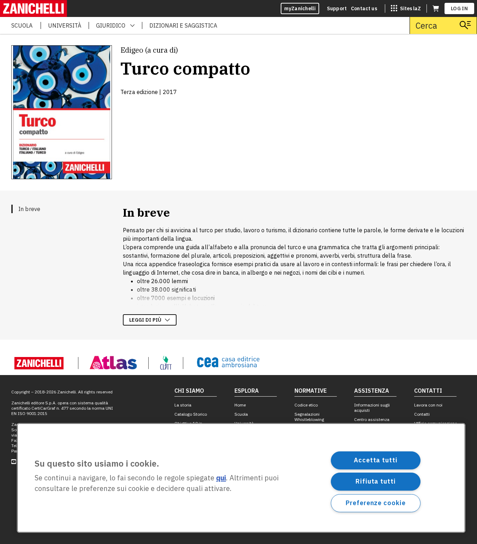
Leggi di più (145, 320)
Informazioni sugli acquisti (372, 407)
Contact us (364, 8)
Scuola (241, 414)
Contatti (422, 414)
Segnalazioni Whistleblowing (309, 416)
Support (337, 8)
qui (221, 478)
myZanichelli (300, 8)
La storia (182, 405)
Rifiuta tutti (376, 481)
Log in (459, 8)
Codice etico (306, 405)
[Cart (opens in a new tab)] (436, 8)
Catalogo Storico (190, 414)
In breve (29, 208)
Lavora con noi (428, 405)
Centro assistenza (371, 419)
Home (240, 405)
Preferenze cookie (375, 503)
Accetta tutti (376, 460)
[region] (241, 478)
